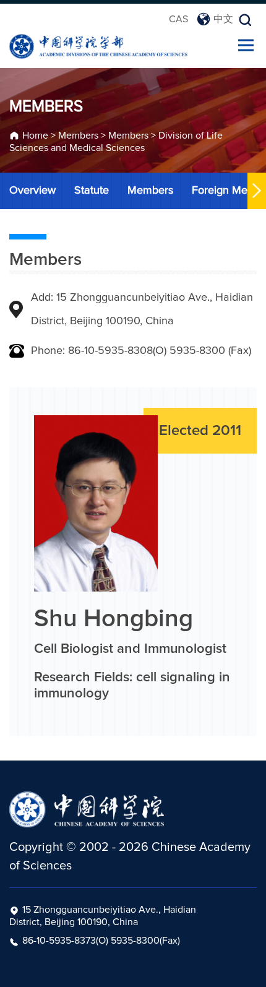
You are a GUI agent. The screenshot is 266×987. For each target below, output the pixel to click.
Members (78, 135)
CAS (178, 19)
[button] (256, 191)
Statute (91, 190)
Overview (32, 190)
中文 (223, 19)
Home (35, 135)
